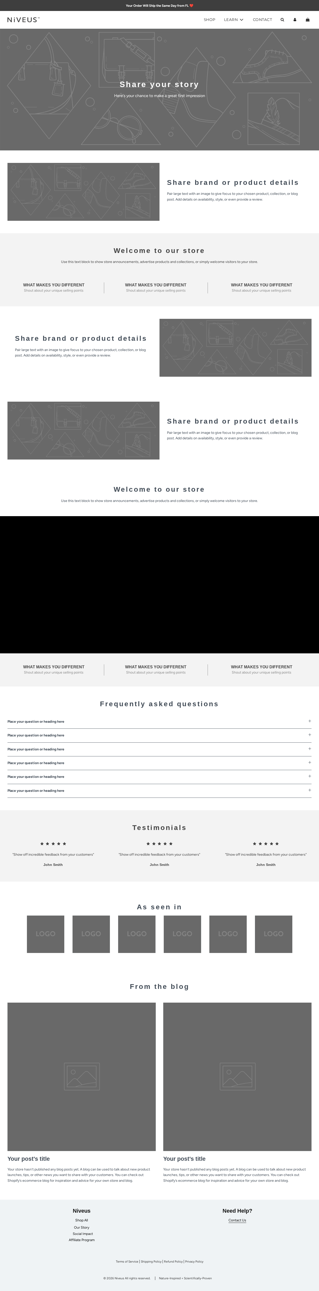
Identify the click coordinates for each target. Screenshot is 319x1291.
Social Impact (83, 1234)
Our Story (81, 1227)
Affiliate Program (82, 1240)
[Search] (282, 19)
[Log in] (295, 19)
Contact (262, 19)
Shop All (81, 1220)
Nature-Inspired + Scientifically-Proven (185, 1278)
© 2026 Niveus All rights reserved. (127, 1278)
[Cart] (308, 19)
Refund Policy (173, 1261)
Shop (210, 19)
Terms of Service (127, 1261)
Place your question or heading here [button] (35, 721)
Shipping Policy (151, 1261)
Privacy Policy (194, 1261)
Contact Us (237, 1220)
